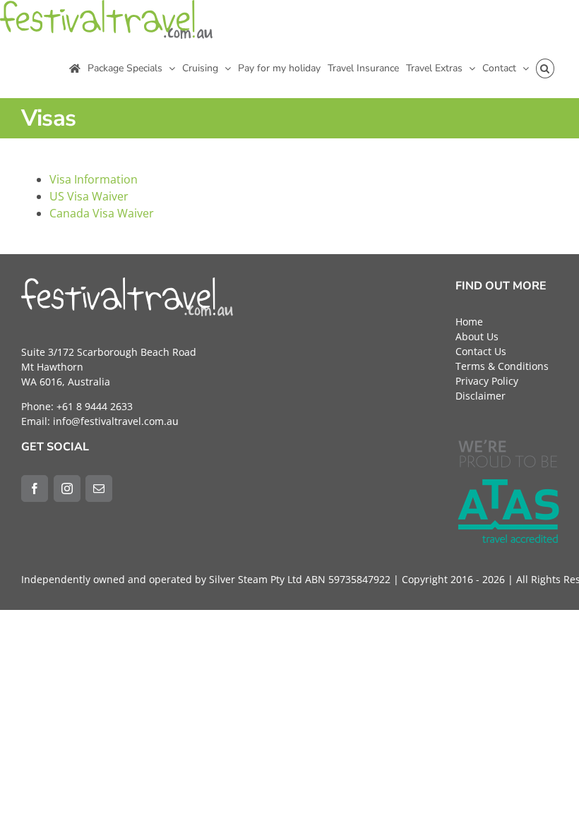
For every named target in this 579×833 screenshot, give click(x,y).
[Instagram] (67, 488)
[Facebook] (34, 488)
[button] (545, 68)
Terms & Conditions (502, 366)
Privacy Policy (486, 381)
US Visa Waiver (89, 196)
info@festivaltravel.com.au (116, 421)
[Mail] (98, 488)
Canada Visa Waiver (101, 213)
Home (469, 321)
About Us (477, 336)
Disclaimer (480, 395)
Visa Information (93, 179)
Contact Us (480, 351)
